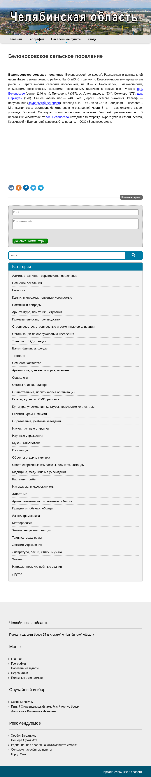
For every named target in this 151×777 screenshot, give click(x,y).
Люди (92, 39)
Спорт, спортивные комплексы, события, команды (48, 465)
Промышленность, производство (36, 319)
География (36, 39)
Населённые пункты (66, 39)
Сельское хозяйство (26, 363)
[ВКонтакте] (11, 188)
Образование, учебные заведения (37, 421)
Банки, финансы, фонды (30, 348)
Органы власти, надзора (29, 385)
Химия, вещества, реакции (31, 530)
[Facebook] (26, 188)
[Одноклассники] (19, 188)
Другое (17, 574)
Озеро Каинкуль (22, 701)
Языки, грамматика (26, 516)
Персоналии (19, 673)
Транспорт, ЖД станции (29, 341)
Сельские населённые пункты (31, 749)
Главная (16, 39)
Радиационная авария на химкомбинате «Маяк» (44, 745)
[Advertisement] (75, 153)
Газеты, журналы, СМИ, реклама (35, 399)
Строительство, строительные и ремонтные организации (53, 326)
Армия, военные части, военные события (42, 501)
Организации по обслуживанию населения (43, 334)
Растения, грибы (24, 479)
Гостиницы (20, 450)
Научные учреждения (27, 435)
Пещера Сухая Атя (24, 740)
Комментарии (131, 197)
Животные (19, 494)
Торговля (18, 356)
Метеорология (22, 523)
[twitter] (33, 188)
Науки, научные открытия (30, 428)
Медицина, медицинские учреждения (39, 472)
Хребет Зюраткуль (23, 735)
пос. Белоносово (57, 117)
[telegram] (41, 188)
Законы (17, 559)
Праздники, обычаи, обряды (32, 508)
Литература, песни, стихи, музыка (37, 552)
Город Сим (18, 754)
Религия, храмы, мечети (29, 414)
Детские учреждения (27, 545)
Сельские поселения (27, 283)
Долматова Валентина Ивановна (34, 711)
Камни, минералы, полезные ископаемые (42, 297)
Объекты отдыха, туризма (31, 457)
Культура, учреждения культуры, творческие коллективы (53, 406)
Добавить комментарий (30, 241)
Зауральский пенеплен (44, 102)
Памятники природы (26, 305)
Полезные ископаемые (27, 677)
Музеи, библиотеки (26, 443)
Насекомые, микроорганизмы (33, 486)
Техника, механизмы (27, 537)
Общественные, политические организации (43, 392)
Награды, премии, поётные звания (37, 566)
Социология (20, 377)
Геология (18, 290)
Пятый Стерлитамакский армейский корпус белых (45, 706)
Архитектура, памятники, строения (37, 312)
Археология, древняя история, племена (40, 370)
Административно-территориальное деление (44, 275)
